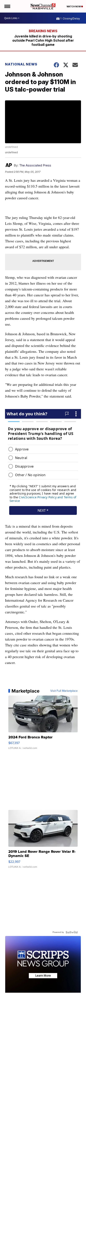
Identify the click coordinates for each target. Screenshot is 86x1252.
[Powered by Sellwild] (72, 932)
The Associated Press (35, 165)
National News (21, 64)
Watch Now (74, 6)
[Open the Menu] (7, 6)
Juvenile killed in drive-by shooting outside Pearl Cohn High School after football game (43, 40)
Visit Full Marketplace (64, 690)
